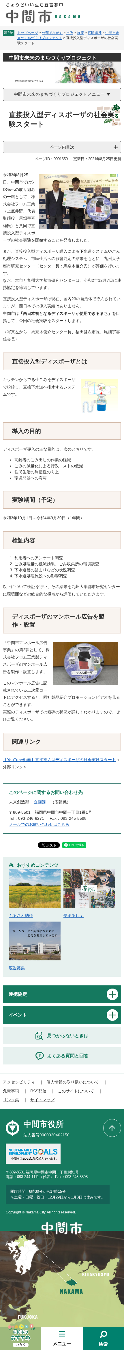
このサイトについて (76, 1091)
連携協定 (18, 994)
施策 (80, 33)
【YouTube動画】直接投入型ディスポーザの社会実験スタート (59, 759)
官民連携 (95, 33)
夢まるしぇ (73, 915)
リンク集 (11, 1100)
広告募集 (17, 968)
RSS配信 (38, 1091)
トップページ (27, 33)
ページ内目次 (62, 147)
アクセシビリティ (19, 1082)
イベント (18, 1014)
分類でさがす (52, 33)
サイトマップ (42, 1100)
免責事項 (11, 1091)
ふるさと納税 (21, 915)
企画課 (40, 802)
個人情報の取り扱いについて (72, 1082)
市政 (69, 33)
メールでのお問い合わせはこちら (39, 824)
